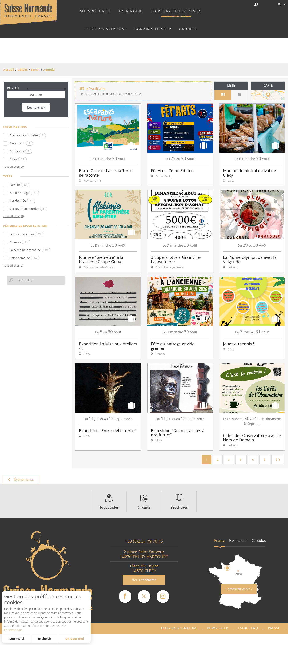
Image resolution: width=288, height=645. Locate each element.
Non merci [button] (16, 639)
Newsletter (217, 628)
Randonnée (21, 201)
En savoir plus (13, 630)
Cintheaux (19, 151)
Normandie (238, 540)
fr (279, 4)
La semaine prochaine (29, 250)
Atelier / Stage (23, 193)
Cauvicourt (20, 143)
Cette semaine (23, 258)
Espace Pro (248, 628)
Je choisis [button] (44, 639)
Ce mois (19, 242)
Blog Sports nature (179, 628)
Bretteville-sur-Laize (26, 135)
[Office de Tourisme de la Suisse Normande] (28, 12)
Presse (274, 628)
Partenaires (270, 639)
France (219, 540)
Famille (18, 185)
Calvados (259, 540)
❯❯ (277, 459)
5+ (241, 459)
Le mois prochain (25, 234)
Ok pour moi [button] (74, 639)
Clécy (17, 159)
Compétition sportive (27, 209)
